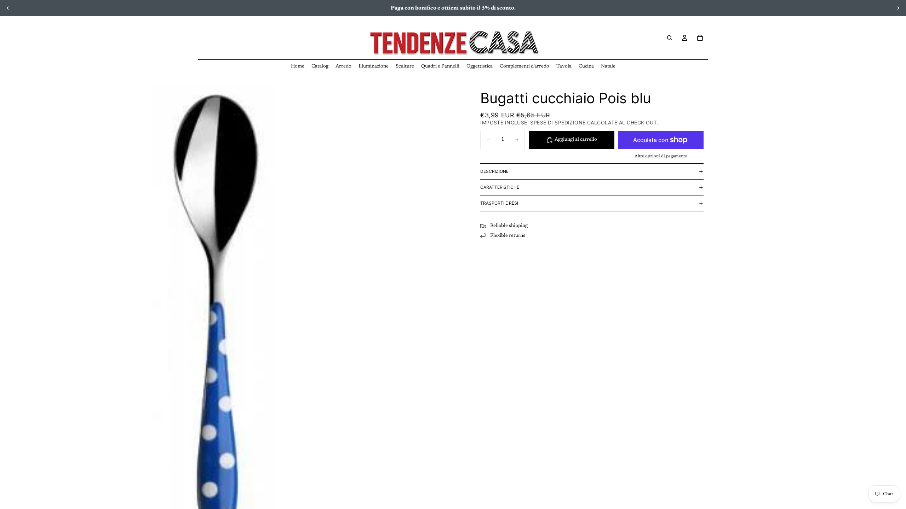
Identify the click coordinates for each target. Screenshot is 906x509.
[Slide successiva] (898, 8)
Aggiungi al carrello (576, 139)
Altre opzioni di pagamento (661, 156)
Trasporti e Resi (499, 203)
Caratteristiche (499, 187)
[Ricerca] (669, 38)
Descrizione (494, 171)
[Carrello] (700, 38)
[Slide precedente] (8, 8)
